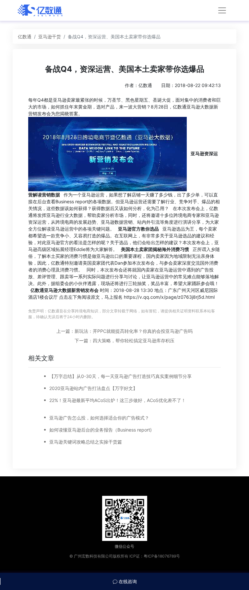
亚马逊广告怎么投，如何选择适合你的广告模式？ (99, 418)
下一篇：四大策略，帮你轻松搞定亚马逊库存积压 (124, 340)
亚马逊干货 (49, 36)
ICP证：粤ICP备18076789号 (154, 556)
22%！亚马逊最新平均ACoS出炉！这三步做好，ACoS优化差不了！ (117, 400)
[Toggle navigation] (222, 10)
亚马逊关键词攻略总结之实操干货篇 (85, 442)
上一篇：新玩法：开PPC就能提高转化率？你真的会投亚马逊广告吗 (124, 331)
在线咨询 (127, 581)
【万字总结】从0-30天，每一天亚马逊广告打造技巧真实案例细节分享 (120, 376)
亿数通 (24, 36)
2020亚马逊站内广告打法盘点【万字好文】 (93, 388)
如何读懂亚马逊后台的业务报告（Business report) (100, 430)
